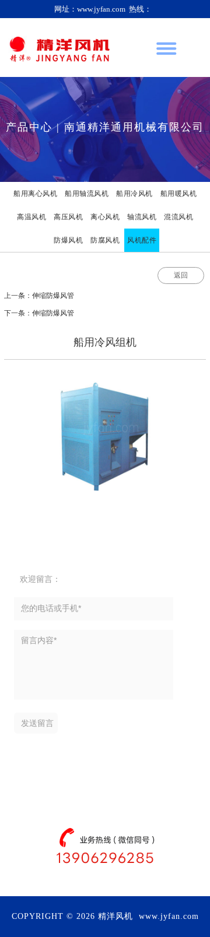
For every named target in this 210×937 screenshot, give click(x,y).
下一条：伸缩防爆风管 (39, 313)
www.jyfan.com (169, 916)
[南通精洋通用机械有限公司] (59, 47)
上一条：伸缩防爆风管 (39, 296)
